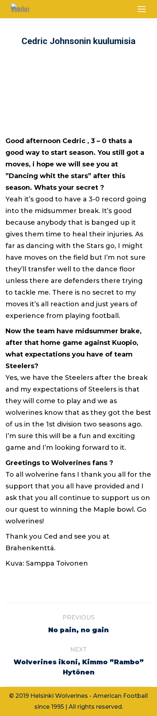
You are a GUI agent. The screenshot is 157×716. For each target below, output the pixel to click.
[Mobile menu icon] (141, 9)
